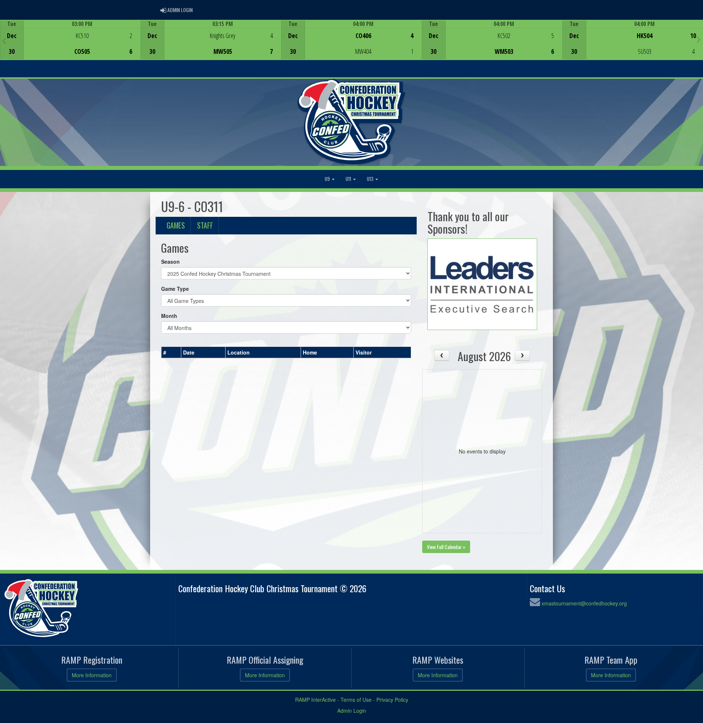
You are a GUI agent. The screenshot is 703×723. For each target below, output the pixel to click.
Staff (205, 225)
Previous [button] (4, 41)
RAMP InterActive (315, 699)
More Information (92, 675)
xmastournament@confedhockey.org (584, 603)
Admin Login (351, 710)
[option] (70, 40)
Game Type (175, 288)
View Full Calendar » (446, 546)
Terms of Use (356, 699)
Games (176, 225)
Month (169, 315)
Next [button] (699, 39)
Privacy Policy (392, 699)
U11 (349, 178)
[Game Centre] (70, 45)
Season (170, 261)
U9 (328, 178)
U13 (371, 178)
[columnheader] (171, 352)
